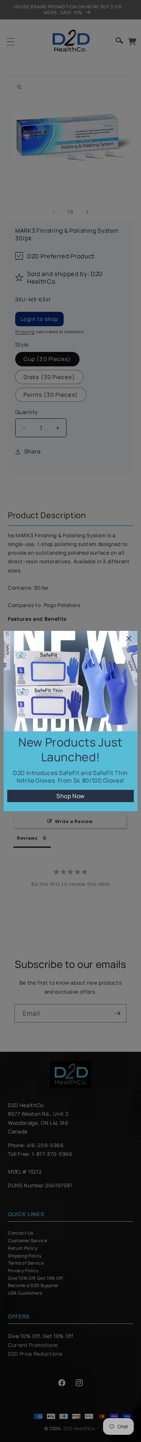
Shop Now (70, 796)
